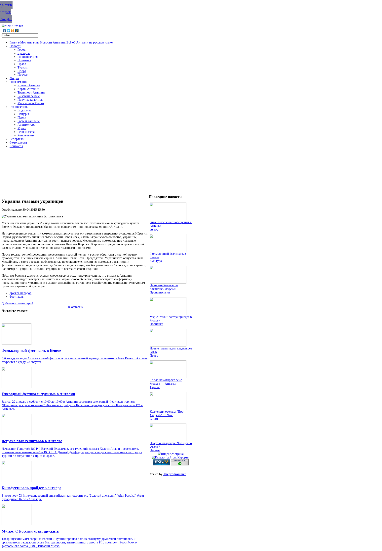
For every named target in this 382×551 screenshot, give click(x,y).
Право (154, 355)
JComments (75, 307)
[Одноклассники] (13, 30)
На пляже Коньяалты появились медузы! (164, 287)
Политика (156, 324)
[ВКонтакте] (4, 30)
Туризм (155, 387)
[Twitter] (9, 30)
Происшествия (160, 292)
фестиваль (16, 296)
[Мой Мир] (17, 30)
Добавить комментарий (17, 303)
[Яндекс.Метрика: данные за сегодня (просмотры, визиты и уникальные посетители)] (171, 454)
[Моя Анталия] (12, 26)
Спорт (154, 418)
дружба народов (20, 293)
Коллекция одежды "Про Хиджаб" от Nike (166, 413)
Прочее (155, 450)
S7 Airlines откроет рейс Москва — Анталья (166, 381)
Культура (156, 260)
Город (154, 229)
